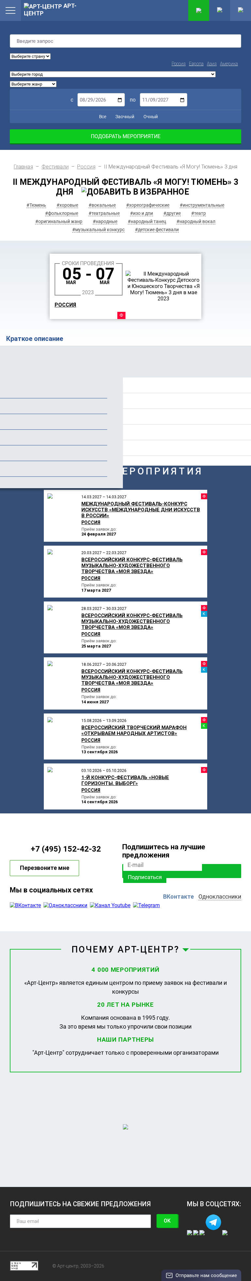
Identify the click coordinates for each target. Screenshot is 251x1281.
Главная (23, 167)
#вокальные (102, 205)
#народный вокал (195, 221)
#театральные (104, 213)
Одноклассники (219, 896)
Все (102, 116)
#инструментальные (202, 205)
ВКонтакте (178, 896)
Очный (150, 116)
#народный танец (147, 221)
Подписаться (145, 877)
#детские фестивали (157, 229)
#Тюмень (36, 205)
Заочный (124, 116)
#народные (105, 221)
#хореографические (147, 205)
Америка (229, 63)
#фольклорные (61, 213)
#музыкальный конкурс (98, 229)
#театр (198, 213)
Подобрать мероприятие (125, 136)
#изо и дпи (141, 213)
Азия (212, 63)
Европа (196, 63)
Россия (179, 63)
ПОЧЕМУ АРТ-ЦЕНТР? (125, 949)
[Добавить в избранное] (135, 192)
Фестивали (55, 167)
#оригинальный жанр (58, 221)
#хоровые (67, 205)
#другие (172, 213)
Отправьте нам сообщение (206, 1275)
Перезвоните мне (44, 867)
